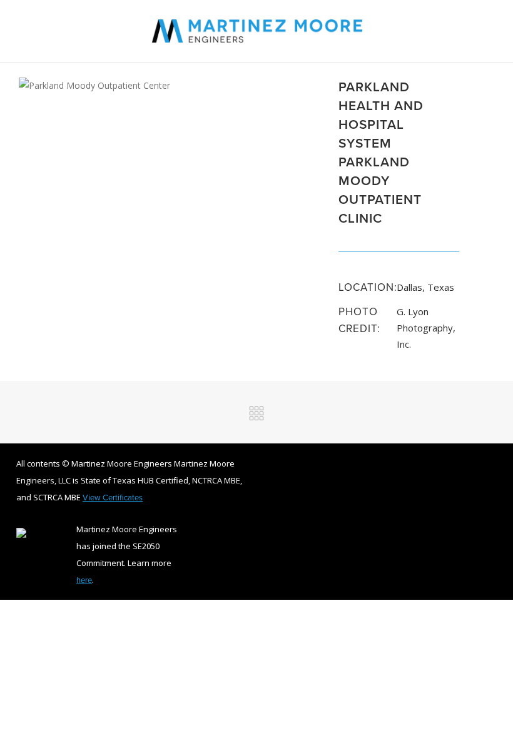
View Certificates (113, 497)
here (84, 579)
